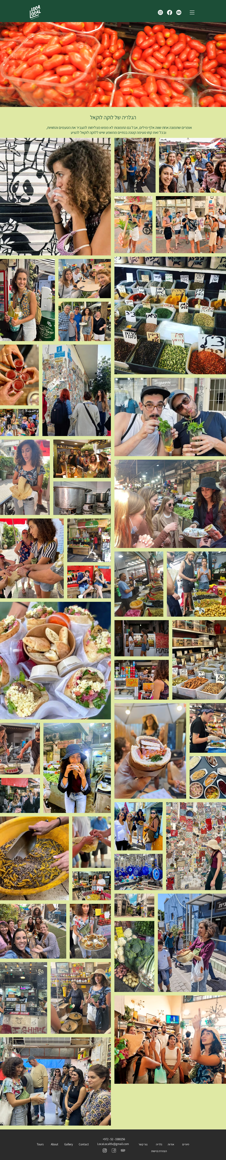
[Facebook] (169, 12)
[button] (192, 12)
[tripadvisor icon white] (123, 1150)
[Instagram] (160, 12)
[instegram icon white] (113, 1150)
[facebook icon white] (104, 1150)
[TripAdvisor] (178, 12)
